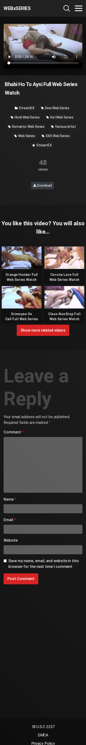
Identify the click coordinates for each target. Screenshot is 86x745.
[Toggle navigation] (78, 8)
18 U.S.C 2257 (43, 726)
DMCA (43, 735)
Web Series (26, 136)
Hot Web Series (61, 117)
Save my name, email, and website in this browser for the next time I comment (43, 564)
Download (44, 185)
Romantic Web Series (27, 126)
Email (10, 520)
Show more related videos (43, 330)
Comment (14, 432)
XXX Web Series (57, 136)
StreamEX (26, 108)
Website (10, 540)
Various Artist (65, 126)
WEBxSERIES (17, 8)
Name (10, 499)
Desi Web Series (56, 108)
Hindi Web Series (27, 117)
